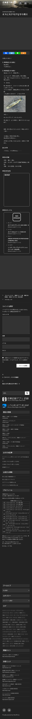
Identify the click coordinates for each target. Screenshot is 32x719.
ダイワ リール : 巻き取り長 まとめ (10, 485)
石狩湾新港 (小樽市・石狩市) (19, 643)
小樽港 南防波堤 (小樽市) (23, 622)
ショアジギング (23, 631)
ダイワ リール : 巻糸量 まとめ (9, 482)
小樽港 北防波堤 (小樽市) (7, 638)
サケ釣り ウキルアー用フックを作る (10, 464)
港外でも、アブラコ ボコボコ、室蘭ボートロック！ (14, 437)
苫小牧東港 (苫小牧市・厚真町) (19, 641)
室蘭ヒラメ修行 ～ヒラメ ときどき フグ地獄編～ (13, 425)
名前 (3, 335)
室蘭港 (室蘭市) (5, 622)
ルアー (10, 622)
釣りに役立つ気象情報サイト (9, 476)
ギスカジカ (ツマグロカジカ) (17, 638)
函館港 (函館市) (15, 622)
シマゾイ (11, 615)
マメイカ (27, 641)
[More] (23, 53)
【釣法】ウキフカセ (13, 296)
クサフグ (4, 641)
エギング (11, 643)
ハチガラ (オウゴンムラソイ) (8, 631)
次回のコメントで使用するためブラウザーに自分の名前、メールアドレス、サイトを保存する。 (15, 359)
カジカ (26, 634)
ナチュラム (17, 227)
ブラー (9, 636)
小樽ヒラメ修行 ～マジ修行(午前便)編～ (11, 442)
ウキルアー (13, 624)
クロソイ (11, 612)
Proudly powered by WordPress (10, 715)
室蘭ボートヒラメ (6, 643)
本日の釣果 (20, 296)
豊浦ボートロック (21, 634)
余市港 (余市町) (10, 634)
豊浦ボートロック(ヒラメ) (16, 636)
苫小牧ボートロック (21, 617)
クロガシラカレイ (9, 629)
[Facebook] (6, 53)
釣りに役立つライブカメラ (8, 479)
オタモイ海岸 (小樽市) (6, 624)
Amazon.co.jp (11, 227)
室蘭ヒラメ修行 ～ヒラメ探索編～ (10, 416)
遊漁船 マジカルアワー (21, 629)
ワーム (17, 615)
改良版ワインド (6, 467)
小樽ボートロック (9, 617)
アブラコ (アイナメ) (19, 610)
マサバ (24, 624)
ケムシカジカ (5, 636)
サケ (11, 299)
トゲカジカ (4, 634)
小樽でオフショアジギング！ (9, 420)
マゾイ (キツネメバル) (23, 615)
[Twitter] (12, 53)
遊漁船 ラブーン (22, 612)
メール (4, 343)
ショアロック (16, 612)
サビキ (15, 631)
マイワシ (18, 631)
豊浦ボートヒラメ (10, 641)
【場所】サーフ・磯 (18, 295)
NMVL (13, 11)
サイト (4, 350)
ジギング (15, 634)
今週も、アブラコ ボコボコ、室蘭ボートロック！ (13, 446)
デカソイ (14, 629)
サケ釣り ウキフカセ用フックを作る (10, 461)
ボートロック (13, 610)
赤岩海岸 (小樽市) (19, 624)
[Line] (17, 53)
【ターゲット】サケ (9, 295)
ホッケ (4, 629)
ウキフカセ (7, 299)
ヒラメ (4, 617)
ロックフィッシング (6, 610)
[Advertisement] (16, 33)
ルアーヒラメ (25, 638)
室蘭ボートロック (6, 615)
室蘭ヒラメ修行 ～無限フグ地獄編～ (10, 429)
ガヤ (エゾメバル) (6, 612)
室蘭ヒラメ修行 (6, 433)
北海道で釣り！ (9, 2)
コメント (5, 314)
